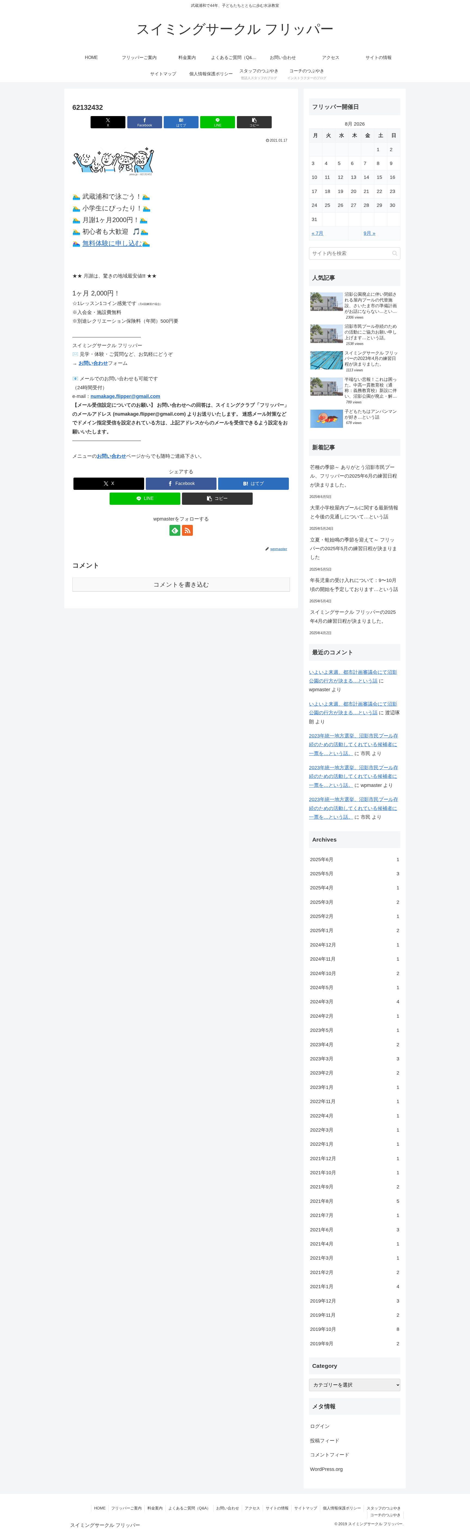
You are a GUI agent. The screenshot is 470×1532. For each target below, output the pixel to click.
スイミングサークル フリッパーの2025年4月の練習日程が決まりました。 (353, 616)
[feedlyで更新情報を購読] (174, 530)
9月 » (369, 233)
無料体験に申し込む (112, 243)
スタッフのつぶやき (384, 1508)
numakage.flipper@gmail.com (125, 396)
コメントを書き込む (181, 584)
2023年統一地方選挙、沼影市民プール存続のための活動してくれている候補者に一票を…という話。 (353, 744)
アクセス (252, 1508)
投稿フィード (324, 1440)
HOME (100, 1508)
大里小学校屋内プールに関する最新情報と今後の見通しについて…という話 (354, 512)
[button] (254, 122)
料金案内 (155, 1508)
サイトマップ (305, 1508)
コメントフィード (329, 1455)
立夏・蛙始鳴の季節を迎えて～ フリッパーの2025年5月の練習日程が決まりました (353, 548)
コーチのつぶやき (385, 1515)
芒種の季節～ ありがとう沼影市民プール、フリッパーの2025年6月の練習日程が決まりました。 (353, 476)
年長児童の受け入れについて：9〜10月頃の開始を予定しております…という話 (354, 585)
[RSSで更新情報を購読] (187, 530)
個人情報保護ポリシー (342, 1508)
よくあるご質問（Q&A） (189, 1508)
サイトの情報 (277, 1508)
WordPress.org (326, 1469)
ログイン (320, 1426)
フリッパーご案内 (126, 1508)
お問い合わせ (93, 363)
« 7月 (317, 233)
